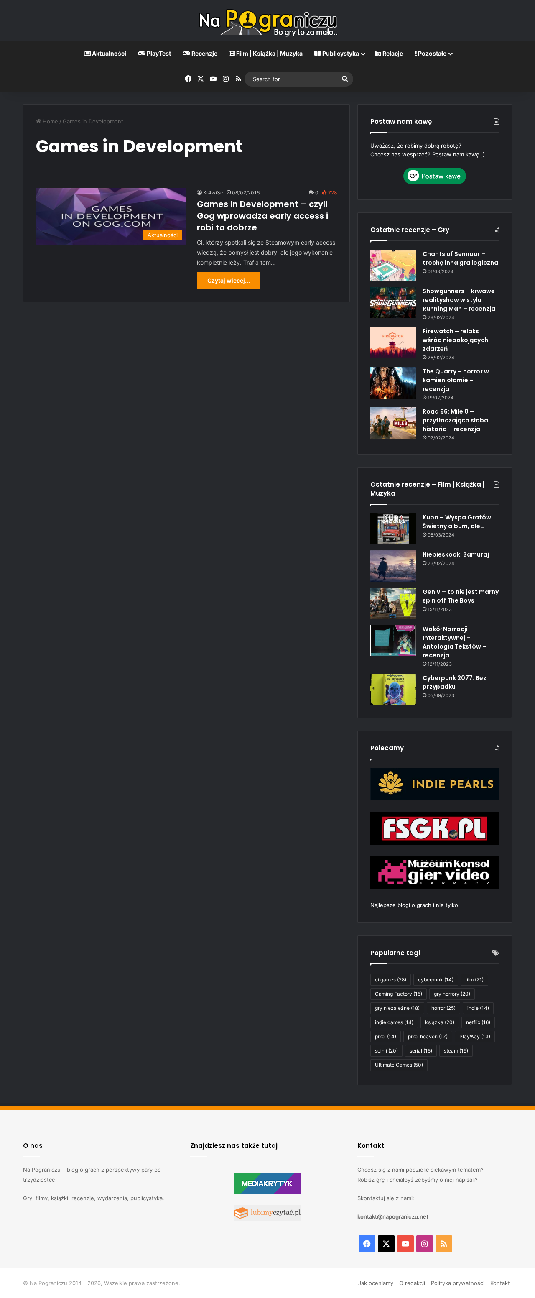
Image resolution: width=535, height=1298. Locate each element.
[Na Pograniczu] (267, 20)
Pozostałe (431, 53)
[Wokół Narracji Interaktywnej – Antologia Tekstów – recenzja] (393, 640)
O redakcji (412, 1283)
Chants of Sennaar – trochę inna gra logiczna (460, 258)
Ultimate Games (399, 1065)
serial (421, 1051)
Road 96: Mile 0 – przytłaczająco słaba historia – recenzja (455, 420)
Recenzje (203, 53)
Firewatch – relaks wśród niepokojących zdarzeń (455, 340)
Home (49, 121)
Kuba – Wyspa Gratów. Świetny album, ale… (458, 521)
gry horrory (452, 994)
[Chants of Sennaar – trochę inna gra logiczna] (393, 265)
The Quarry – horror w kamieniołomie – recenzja (456, 380)
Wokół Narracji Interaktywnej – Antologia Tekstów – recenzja (455, 642)
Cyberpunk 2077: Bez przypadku (455, 682)
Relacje (392, 53)
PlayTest (158, 53)
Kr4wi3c (213, 192)
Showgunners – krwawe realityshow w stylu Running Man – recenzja (459, 300)
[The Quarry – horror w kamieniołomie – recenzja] (393, 383)
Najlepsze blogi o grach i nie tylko (414, 905)
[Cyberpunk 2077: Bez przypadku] (393, 689)
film (474, 979)
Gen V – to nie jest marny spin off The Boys (461, 596)
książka (439, 1022)
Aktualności (108, 53)
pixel (385, 1036)
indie (478, 1008)
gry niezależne (397, 1008)
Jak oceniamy (375, 1283)
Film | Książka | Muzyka (269, 53)
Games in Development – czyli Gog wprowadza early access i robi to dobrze (262, 215)
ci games (390, 979)
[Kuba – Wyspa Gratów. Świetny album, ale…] (393, 528)
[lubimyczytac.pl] (267, 1219)
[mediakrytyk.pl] (267, 1191)
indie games (394, 1022)
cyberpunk (435, 979)
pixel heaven (428, 1036)
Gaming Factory (398, 994)
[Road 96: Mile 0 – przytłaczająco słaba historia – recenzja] (393, 423)
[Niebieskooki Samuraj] (393, 566)
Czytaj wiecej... (228, 280)
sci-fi (386, 1051)
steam (456, 1051)
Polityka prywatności (457, 1283)
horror (443, 1008)
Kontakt (500, 1283)
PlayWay (474, 1036)
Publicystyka (340, 53)
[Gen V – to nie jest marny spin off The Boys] (393, 603)
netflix (478, 1022)
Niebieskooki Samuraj (456, 554)
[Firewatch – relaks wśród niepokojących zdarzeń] (393, 342)
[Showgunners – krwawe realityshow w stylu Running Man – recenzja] (393, 302)
